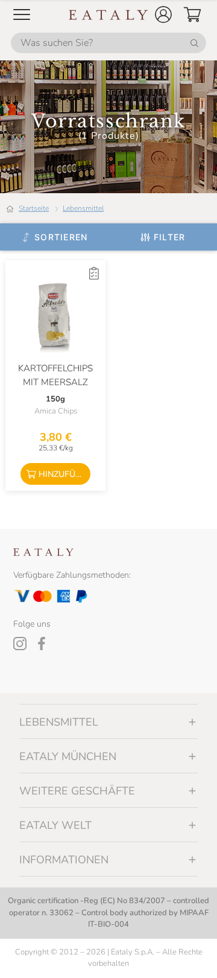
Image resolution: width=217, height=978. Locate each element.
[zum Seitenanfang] (185, 955)
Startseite (34, 208)
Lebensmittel (83, 208)
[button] (163, 14)
